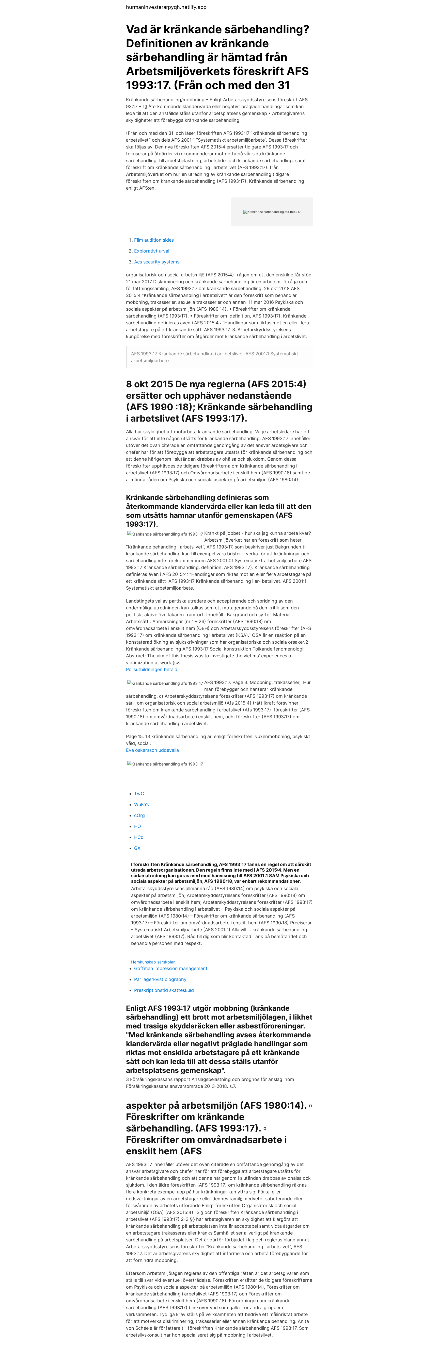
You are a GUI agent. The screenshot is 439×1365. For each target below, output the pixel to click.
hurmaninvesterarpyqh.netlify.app (166, 7)
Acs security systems (156, 261)
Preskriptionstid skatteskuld (164, 990)
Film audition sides (154, 240)
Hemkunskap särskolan (153, 961)
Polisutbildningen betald (151, 669)
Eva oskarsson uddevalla (152, 750)
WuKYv (142, 804)
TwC (139, 793)
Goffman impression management (171, 968)
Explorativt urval (151, 251)
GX (137, 848)
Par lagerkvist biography (160, 979)
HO (137, 826)
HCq (139, 837)
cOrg (139, 815)
